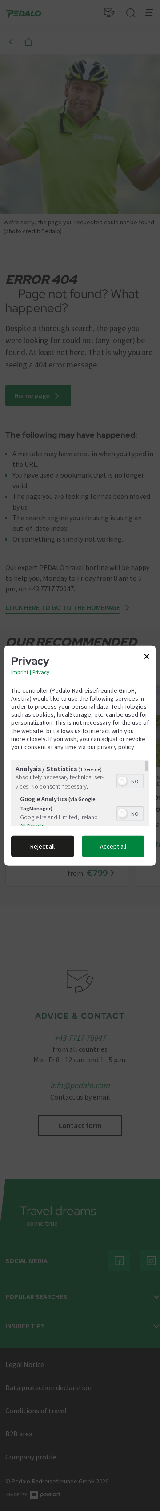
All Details (32, 826)
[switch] (130, 780)
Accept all (113, 846)
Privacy (40, 671)
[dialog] (80, 755)
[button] (122, 781)
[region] (80, 793)
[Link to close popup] (146, 658)
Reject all (42, 846)
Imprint (19, 671)
